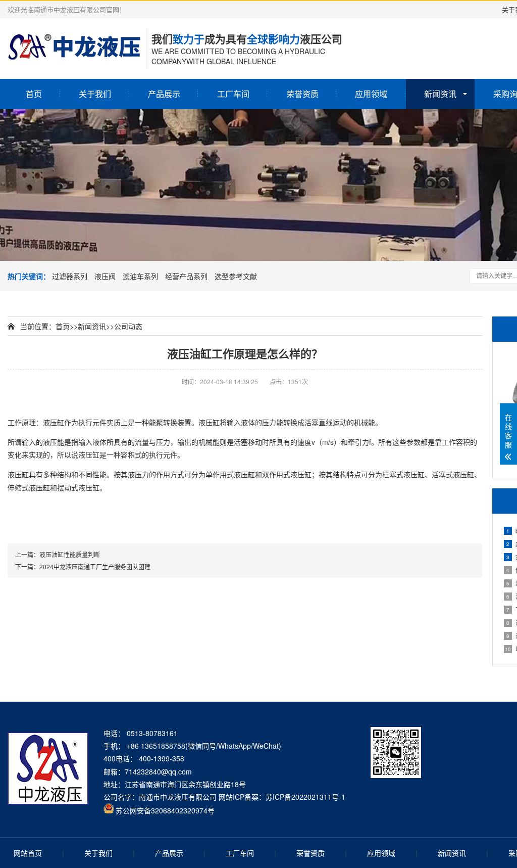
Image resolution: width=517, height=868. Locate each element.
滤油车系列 (140, 276)
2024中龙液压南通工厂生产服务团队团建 (94, 566)
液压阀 (105, 276)
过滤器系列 (69, 276)
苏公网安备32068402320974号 (165, 810)
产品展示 (164, 94)
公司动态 (128, 326)
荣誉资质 (302, 94)
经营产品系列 (186, 276)
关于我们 (95, 94)
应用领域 (371, 94)
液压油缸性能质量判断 (69, 554)
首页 (34, 94)
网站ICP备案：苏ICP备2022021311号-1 (282, 797)
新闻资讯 (440, 94)
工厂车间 (233, 94)
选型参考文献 (236, 276)
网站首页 (28, 853)
